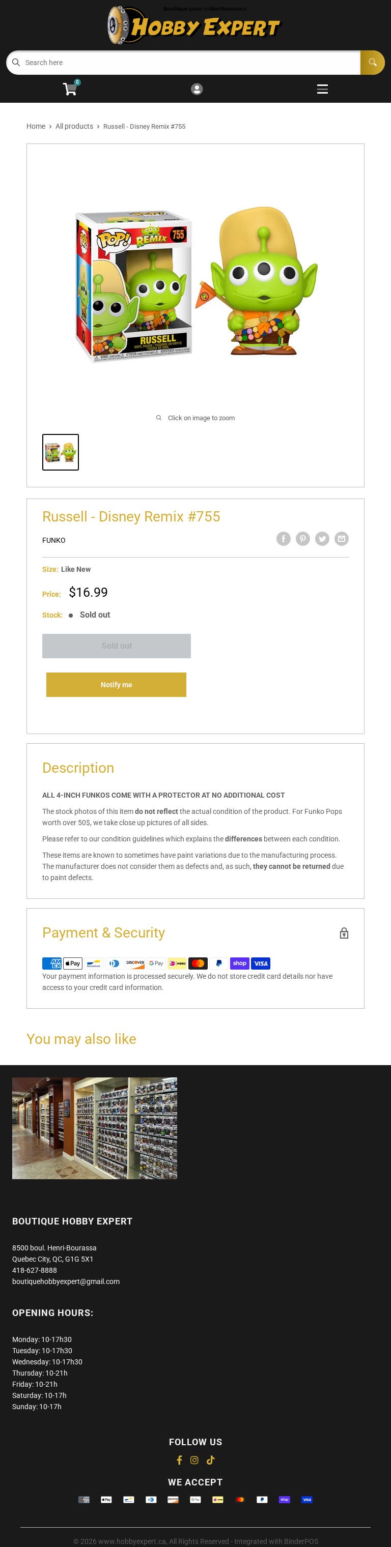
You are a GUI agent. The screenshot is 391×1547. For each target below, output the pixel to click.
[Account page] (197, 90)
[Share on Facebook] (283, 539)
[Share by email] (341, 539)
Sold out (117, 646)
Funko (54, 540)
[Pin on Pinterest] (303, 539)
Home (35, 126)
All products (74, 126)
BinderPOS (301, 1541)
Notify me (116, 685)
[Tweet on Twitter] (322, 539)
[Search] (372, 62)
